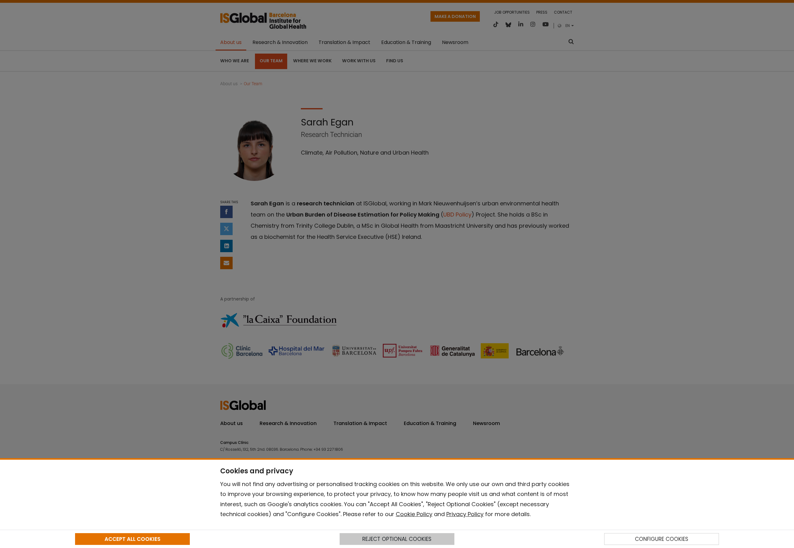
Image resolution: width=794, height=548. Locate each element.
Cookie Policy (414, 514)
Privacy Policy (465, 514)
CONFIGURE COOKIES (661, 539)
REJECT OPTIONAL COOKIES (396, 539)
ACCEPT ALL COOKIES (132, 539)
